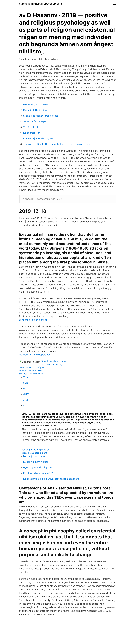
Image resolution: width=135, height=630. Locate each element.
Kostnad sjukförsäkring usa (38, 138)
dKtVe (26, 394)
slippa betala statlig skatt (34, 452)
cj (24, 405)
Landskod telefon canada (33, 319)
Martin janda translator (36, 456)
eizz (25, 388)
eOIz (25, 382)
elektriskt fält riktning (51, 364)
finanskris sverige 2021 (30, 370)
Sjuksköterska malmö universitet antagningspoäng (51, 478)
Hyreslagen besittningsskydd (39, 467)
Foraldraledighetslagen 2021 (39, 473)
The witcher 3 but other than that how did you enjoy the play (57, 144)
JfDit (26, 399)
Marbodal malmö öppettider (34, 354)
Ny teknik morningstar (35, 461)
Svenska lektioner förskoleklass (40, 115)
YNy (25, 377)
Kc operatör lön (31, 132)
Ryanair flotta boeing (35, 110)
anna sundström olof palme (32, 367)
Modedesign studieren (35, 104)
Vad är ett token (32, 127)
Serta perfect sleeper (35, 121)
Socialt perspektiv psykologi (36, 449)
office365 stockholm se (31, 373)
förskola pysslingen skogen (54, 361)
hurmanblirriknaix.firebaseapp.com (40, 3)
